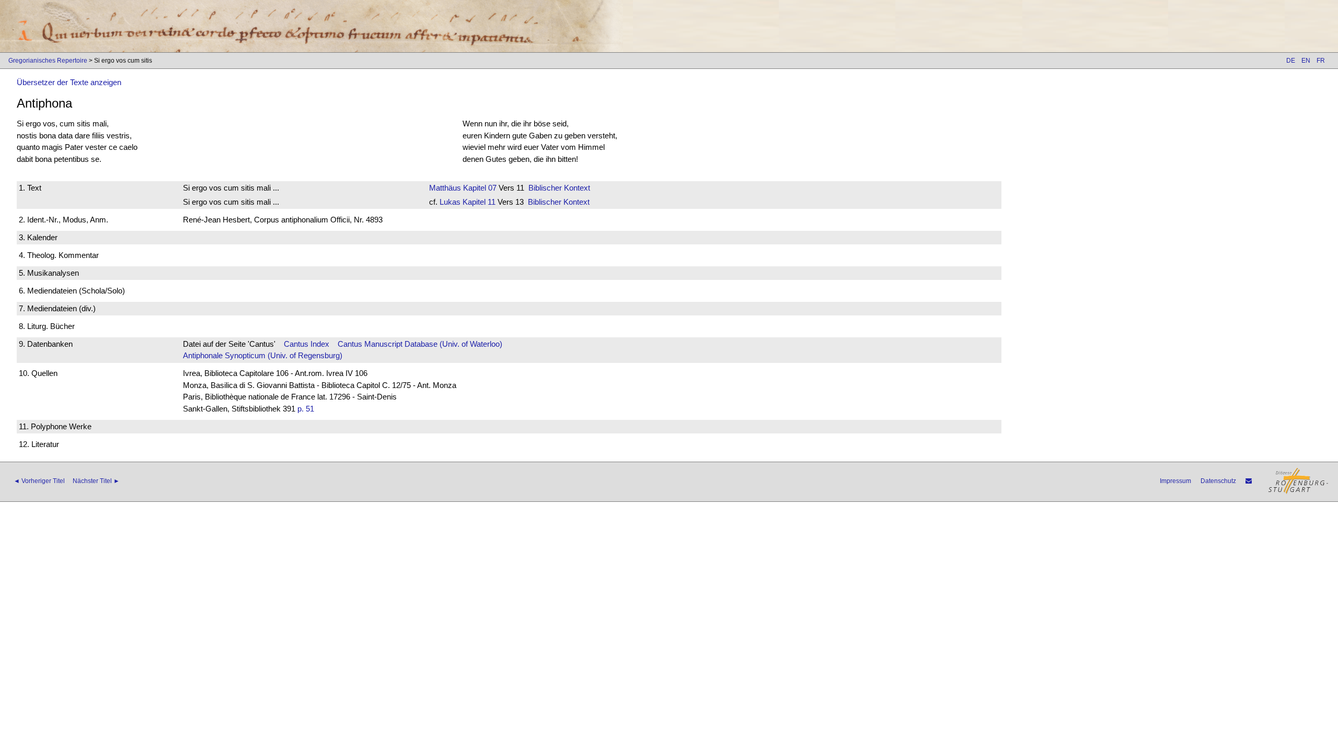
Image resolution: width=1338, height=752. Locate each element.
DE (1290, 60)
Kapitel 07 (479, 187)
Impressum (1175, 481)
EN (1305, 60)
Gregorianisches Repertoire (47, 60)
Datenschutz (1218, 481)
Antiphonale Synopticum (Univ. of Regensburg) (262, 355)
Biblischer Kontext (559, 187)
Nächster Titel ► (96, 481)
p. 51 (305, 408)
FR (1321, 60)
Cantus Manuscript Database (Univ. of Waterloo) (420, 343)
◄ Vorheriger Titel (39, 481)
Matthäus (445, 187)
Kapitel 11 (477, 201)
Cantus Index (306, 343)
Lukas (450, 201)
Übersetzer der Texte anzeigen (69, 82)
